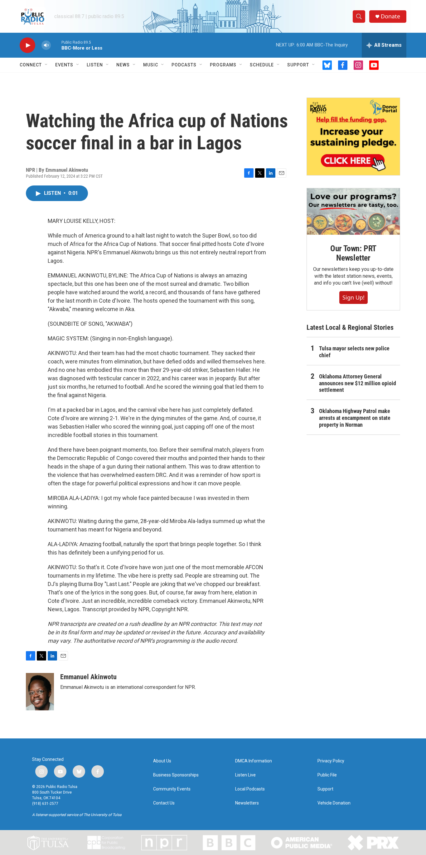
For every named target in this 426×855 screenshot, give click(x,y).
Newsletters (247, 803)
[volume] (46, 45)
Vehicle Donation (334, 803)
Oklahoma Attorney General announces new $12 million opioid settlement (357, 383)
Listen (95, 64)
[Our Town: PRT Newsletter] (353, 211)
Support (298, 64)
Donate (390, 16)
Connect (31, 64)
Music (150, 64)
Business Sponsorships (176, 775)
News (123, 64)
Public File (327, 775)
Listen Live (245, 775)
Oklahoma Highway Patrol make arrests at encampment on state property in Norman (354, 418)
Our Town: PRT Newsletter (353, 253)
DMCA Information (253, 761)
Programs (223, 64)
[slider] (56, 45)
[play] (27, 45)
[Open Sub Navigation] (46, 64)
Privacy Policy (330, 761)
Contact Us (164, 803)
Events (64, 64)
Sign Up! (353, 297)
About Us (162, 761)
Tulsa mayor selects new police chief (354, 351)
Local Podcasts (250, 789)
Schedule (262, 64)
